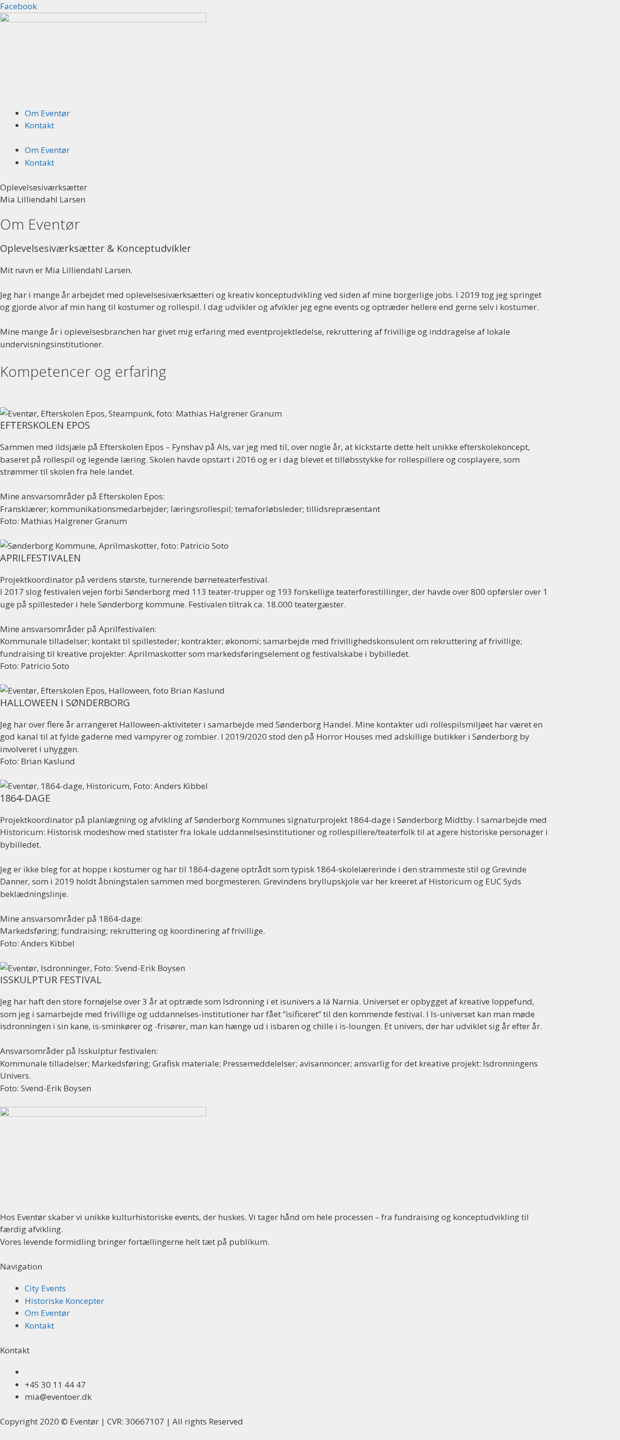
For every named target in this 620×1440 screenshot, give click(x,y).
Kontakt (39, 125)
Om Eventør (47, 113)
